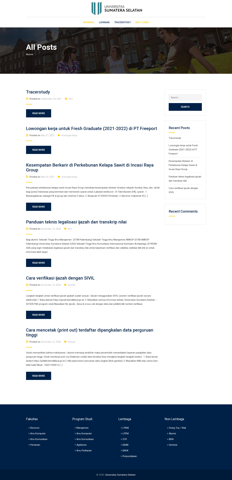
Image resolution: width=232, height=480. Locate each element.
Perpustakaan (130, 456)
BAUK (125, 450)
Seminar (173, 444)
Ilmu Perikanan (84, 450)
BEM (171, 439)
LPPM (126, 433)
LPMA (126, 427)
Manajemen (83, 427)
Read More (38, 113)
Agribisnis (82, 444)
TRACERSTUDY (122, 22)
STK (125, 439)
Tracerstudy (38, 92)
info (71, 98)
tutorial (71, 284)
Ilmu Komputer (38, 433)
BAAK (126, 444)
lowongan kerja (69, 135)
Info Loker (142, 22)
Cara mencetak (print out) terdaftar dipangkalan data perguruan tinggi (89, 332)
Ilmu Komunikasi (38, 439)
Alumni (172, 433)
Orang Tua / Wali (177, 427)
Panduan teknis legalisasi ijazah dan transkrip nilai (76, 222)
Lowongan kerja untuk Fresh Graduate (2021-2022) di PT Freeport (91, 128)
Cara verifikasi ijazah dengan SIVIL (60, 278)
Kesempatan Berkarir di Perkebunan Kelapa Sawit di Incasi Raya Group (90, 167)
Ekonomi (34, 427)
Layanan (104, 22)
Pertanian (35, 444)
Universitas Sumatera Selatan (120, 474)
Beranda (88, 22)
